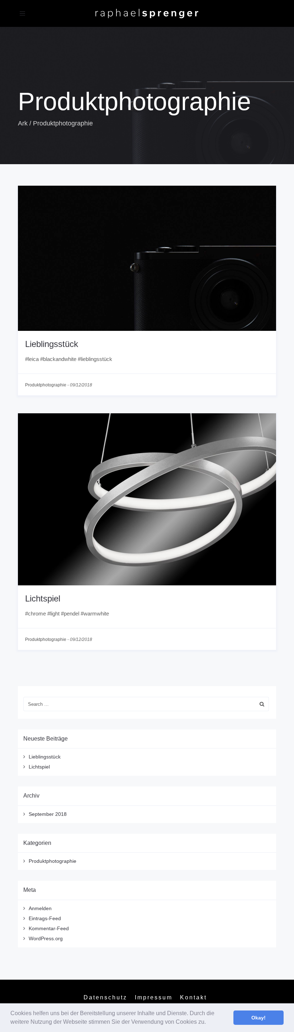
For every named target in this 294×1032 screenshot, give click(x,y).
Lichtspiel (42, 598)
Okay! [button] (258, 1018)
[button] (208, 1023)
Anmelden (40, 908)
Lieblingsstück (51, 344)
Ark (23, 123)
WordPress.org (46, 938)
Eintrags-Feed (45, 918)
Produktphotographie (45, 384)
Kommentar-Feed (49, 928)
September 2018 (48, 814)
